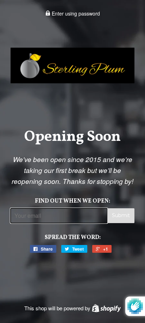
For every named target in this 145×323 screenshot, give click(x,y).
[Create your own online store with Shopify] (106, 308)
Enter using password (75, 13)
